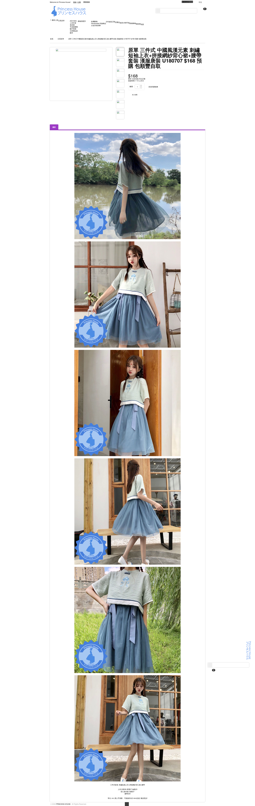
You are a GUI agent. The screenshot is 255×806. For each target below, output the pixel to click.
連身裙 (72, 25)
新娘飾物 (132, 23)
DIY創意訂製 (110, 22)
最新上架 (55, 20)
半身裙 (72, 27)
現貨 (142, 24)
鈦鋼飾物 (94, 21)
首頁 (51, 39)
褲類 (76, 27)
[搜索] (210, 665)
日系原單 (61, 21)
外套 (74, 23)
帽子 (71, 29)
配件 (71, 33)
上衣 (71, 23)
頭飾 (99, 25)
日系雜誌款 (74, 31)
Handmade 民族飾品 (98, 23)
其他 (95, 25)
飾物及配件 (82, 21)
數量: (131, 86)
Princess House (63, 804)
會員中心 (186, 2)
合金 (92, 25)
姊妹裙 (138, 24)
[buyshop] (248, 650)
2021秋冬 (73, 21)
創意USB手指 (124, 23)
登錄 (74, 2)
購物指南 (86, 2)
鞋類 (74, 29)
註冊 (79, 2)
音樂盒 (117, 22)
